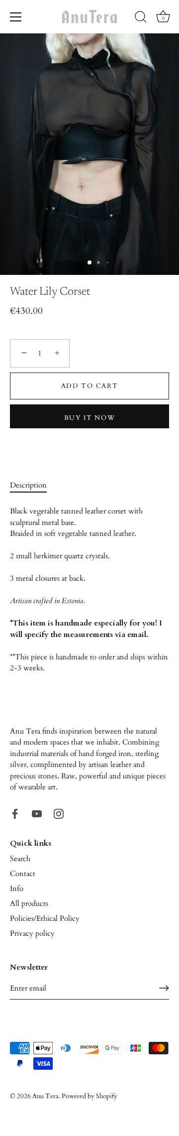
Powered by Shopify (89, 1096)
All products (29, 903)
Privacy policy (32, 933)
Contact (22, 874)
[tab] (33, 485)
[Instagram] (59, 813)
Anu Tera (45, 1096)
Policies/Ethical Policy (45, 918)
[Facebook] (15, 813)
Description (28, 485)
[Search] (141, 18)
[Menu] (16, 17)
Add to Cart (89, 385)
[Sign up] (164, 988)
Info (16, 888)
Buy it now (89, 417)
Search (20, 859)
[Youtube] (37, 813)
